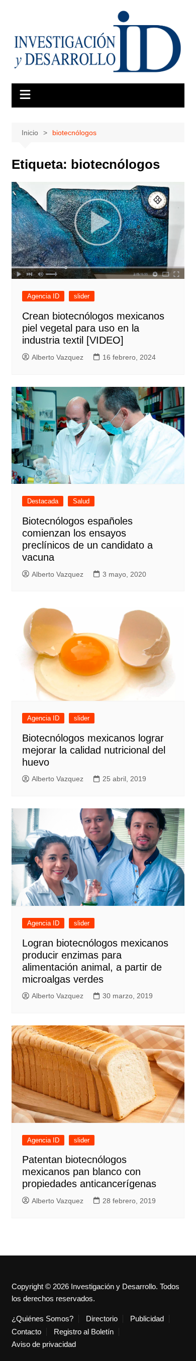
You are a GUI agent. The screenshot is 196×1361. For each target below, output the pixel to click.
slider (81, 296)
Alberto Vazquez (57, 357)
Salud (81, 501)
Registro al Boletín (84, 1332)
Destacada (42, 501)
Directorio (102, 1319)
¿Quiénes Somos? (42, 1319)
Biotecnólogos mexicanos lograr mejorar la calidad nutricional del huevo (93, 750)
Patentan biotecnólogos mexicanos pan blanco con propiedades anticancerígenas (89, 1171)
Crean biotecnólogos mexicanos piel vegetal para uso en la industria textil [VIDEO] (93, 328)
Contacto (26, 1332)
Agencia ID (43, 296)
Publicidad (147, 1319)
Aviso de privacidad (44, 1344)
